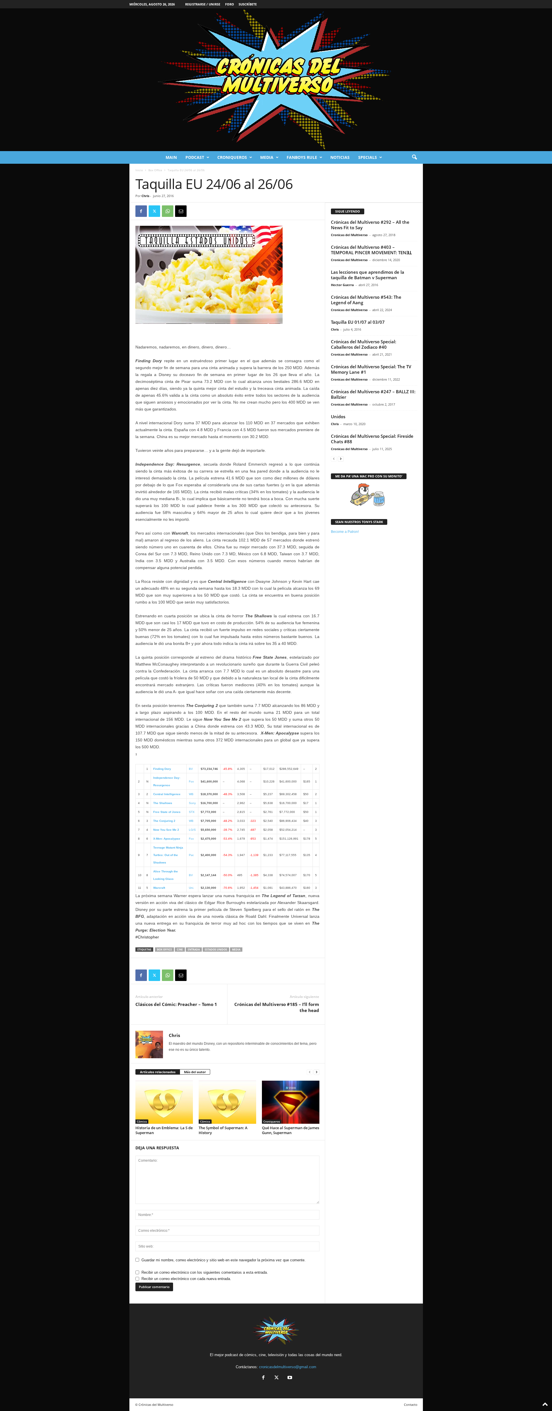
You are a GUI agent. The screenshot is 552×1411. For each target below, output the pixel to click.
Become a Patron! (345, 532)
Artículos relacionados (157, 1072)
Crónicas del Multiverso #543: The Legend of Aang (366, 299)
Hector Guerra (342, 285)
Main (171, 157)
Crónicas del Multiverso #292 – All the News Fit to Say (370, 224)
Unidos (338, 416)
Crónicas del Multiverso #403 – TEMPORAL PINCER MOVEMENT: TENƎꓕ (371, 249)
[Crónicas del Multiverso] (276, 79)
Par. (191, 855)
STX (192, 812)
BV (191, 768)
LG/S (192, 829)
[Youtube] (289, 1378)
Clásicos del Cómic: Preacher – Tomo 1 (176, 1004)
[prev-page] (310, 1072)
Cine (180, 949)
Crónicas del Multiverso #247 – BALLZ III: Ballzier (373, 394)
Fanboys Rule (302, 157)
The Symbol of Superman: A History (223, 1130)
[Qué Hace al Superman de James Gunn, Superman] (290, 1102)
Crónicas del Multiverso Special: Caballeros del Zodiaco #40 (363, 344)
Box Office (155, 170)
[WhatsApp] (167, 211)
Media (266, 157)
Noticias (340, 157)
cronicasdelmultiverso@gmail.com (287, 1367)
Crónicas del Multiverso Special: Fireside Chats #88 (372, 438)
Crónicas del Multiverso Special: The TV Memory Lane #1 (371, 369)
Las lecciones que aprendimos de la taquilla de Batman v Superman (367, 274)
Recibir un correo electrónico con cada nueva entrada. (186, 1279)
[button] (414, 157)
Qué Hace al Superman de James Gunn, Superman (290, 1130)
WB (191, 794)
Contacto (410, 1404)
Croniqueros (232, 157)
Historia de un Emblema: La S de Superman (164, 1130)
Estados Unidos (216, 949)
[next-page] (316, 1072)
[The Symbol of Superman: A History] (227, 1102)
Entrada (194, 949)
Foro (229, 4)
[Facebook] (141, 211)
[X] (154, 211)
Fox (191, 781)
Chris (145, 196)
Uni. (191, 887)
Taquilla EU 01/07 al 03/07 (358, 322)
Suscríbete (248, 4)
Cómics (142, 1121)
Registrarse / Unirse (202, 4)
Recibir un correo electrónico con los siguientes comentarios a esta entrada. (204, 1272)
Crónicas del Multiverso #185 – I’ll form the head (276, 1007)
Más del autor (195, 1072)
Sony (192, 803)
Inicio (139, 170)
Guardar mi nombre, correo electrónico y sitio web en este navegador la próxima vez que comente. (223, 1260)
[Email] (181, 211)
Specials (367, 157)
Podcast (194, 157)
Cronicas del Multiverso (349, 235)
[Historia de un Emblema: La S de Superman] (164, 1102)
